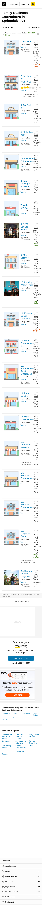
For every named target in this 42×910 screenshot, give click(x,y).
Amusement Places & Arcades (20, 736)
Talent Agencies (28, 595)
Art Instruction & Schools (21, 742)
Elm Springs (4, 719)
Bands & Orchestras (33, 742)
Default (34, 27)
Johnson (16, 718)
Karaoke (5, 754)
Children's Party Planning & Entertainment (21, 748)
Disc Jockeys (7, 741)
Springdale (16, 595)
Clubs (31, 746)
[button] (38, 4)
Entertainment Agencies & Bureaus (7, 736)
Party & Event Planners (34, 735)
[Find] (33, 4)
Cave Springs (35, 714)
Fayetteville (6, 713)
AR (9, 595)
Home (4, 595)
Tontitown (26, 713)
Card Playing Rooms (6, 746)
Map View (9, 27)
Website (23, 47)
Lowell (15, 713)
